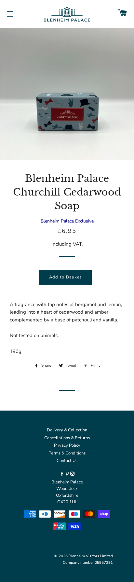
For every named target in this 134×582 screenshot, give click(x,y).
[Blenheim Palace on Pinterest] (67, 474)
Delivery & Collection (67, 430)
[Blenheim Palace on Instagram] (72, 474)
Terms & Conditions (67, 453)
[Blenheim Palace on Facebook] (62, 474)
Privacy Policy (67, 445)
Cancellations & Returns (67, 438)
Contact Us (67, 461)
